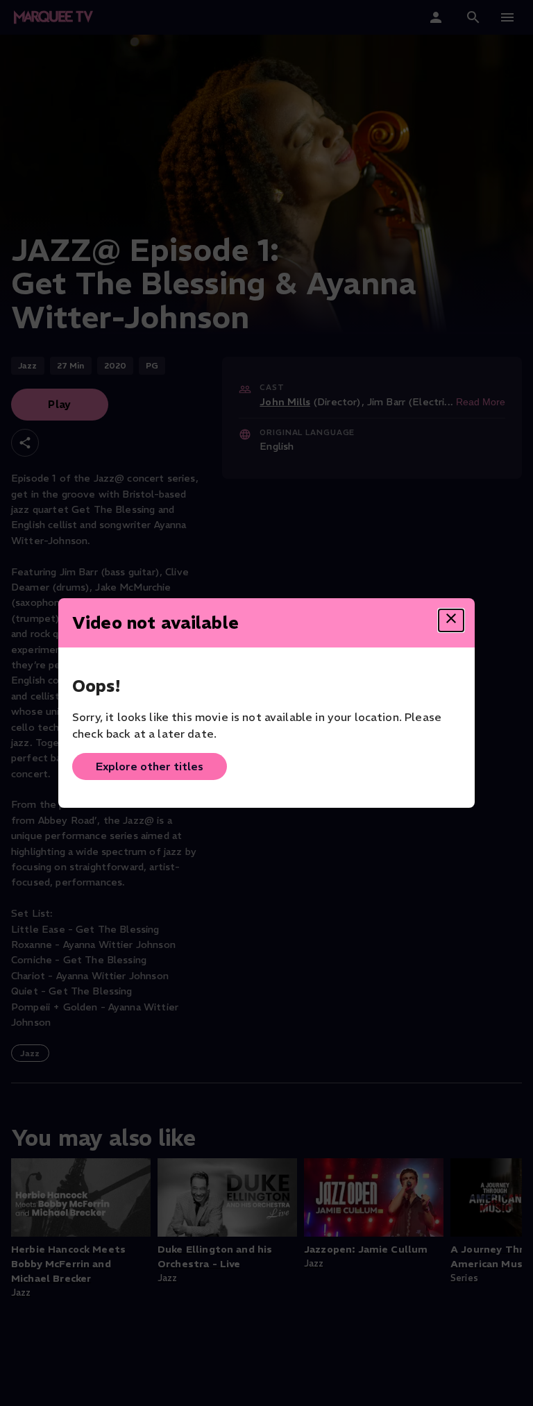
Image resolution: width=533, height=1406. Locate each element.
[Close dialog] (451, 620)
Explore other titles (149, 766)
